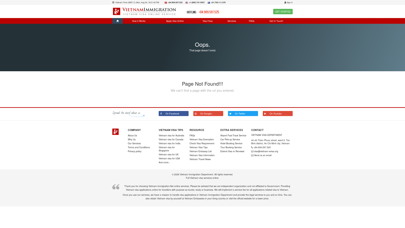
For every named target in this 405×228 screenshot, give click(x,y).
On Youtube (276, 113)
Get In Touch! (276, 20)
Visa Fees (208, 20)
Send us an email (262, 155)
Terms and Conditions (139, 147)
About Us (132, 135)
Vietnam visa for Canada (171, 139)
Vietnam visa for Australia (171, 135)
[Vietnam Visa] (144, 11)
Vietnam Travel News (200, 159)
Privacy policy (134, 151)
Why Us (132, 139)
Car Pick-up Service (230, 139)
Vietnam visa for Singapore (167, 149)
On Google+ (206, 113)
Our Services (134, 143)
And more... (164, 162)
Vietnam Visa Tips (199, 147)
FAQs (251, 20)
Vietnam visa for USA (169, 158)
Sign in (289, 2)
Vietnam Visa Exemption (202, 139)
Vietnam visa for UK (168, 154)
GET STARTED (283, 11)
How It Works (138, 20)
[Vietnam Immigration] (117, 132)
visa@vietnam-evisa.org (266, 151)
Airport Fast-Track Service (233, 135)
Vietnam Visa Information (202, 155)
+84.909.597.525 (209, 12)
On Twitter (240, 113)
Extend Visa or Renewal (232, 151)
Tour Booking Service (231, 147)
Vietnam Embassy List (201, 151)
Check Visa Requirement (202, 143)
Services (231, 20)
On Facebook (172, 113)
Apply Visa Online (175, 20)
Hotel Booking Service (231, 143)
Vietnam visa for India (169, 143)
